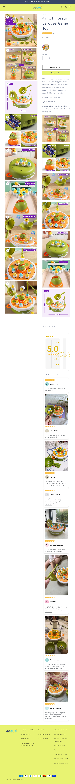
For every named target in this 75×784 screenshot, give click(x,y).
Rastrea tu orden (59, 750)
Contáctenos (25, 739)
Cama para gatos (43, 739)
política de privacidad (61, 759)
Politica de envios (60, 734)
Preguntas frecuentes (61, 763)
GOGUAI (11, 779)
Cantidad (44, 54)
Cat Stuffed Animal (44, 734)
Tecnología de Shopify (19, 779)
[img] (47, 33)
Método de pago (59, 745)
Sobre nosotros (26, 734)
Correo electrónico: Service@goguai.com (27, 744)
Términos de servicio (60, 754)
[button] (4, 7)
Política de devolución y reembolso (61, 740)
